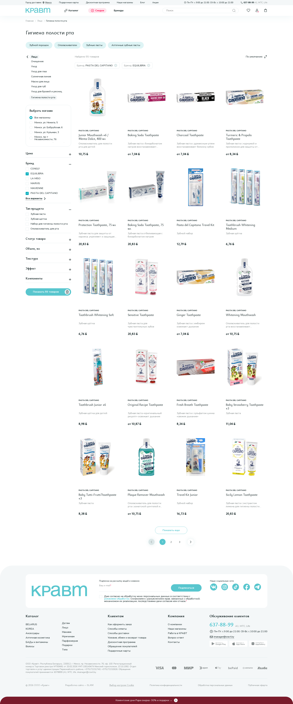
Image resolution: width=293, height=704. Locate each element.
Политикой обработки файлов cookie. (205, 679)
